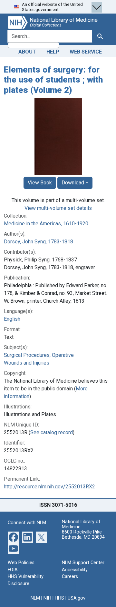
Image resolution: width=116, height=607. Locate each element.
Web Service (86, 52)
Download (73, 183)
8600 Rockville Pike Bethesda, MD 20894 (83, 534)
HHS (59, 598)
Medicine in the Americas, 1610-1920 (46, 223)
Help (52, 52)
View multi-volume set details (58, 208)
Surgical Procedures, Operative (39, 355)
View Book (40, 183)
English (12, 319)
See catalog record (51, 432)
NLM (35, 598)
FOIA (13, 570)
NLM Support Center (83, 562)
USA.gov (76, 598)
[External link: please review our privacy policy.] (13, 537)
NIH (47, 598)
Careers (70, 576)
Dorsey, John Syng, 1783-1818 (38, 242)
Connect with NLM (27, 522)
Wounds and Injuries (26, 363)
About (27, 52)
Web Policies (21, 562)
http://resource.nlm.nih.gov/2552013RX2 (49, 487)
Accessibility (75, 570)
